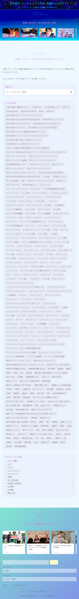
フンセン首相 (10, 315)
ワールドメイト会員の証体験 (15, 356)
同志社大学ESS (57, 377)
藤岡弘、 (49, 438)
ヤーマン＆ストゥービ (63, 328)
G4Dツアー (66, 107)
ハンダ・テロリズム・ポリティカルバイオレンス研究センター (25, 287)
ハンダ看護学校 (11, 295)
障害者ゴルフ (45, 442)
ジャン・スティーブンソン (47, 238)
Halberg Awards (12, 111)
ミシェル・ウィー (54, 324)
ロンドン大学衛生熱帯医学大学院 (30, 348)
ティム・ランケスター (31, 262)
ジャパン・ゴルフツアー (28, 238)
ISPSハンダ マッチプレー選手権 (16, 160)
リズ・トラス (10, 336)
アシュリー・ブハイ (12, 193)
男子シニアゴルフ (28, 430)
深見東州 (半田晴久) (40, 483)
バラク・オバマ (58, 275)
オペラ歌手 (48, 205)
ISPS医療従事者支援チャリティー (16, 164)
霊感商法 (55, 442)
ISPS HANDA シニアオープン (15, 127)
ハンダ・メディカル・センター (15, 291)
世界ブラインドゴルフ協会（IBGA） (58, 365)
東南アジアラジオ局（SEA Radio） (17, 418)
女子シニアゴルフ (38, 389)
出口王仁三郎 (10, 377)
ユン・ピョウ (29, 332)
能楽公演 (67, 434)
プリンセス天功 (53, 307)
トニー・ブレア (23, 266)
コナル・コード (30, 225)
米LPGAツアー (11, 434)
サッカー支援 (46, 230)
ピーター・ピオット (36, 295)
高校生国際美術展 (20, 446)
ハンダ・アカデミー (58, 279)
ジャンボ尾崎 (62, 238)
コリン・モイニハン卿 (58, 225)
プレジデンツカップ (12, 311)
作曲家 (8, 373)
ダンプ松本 (49, 254)
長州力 (36, 442)
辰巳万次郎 (18, 442)
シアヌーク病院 (30, 234)
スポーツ (40, 467)
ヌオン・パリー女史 (59, 270)
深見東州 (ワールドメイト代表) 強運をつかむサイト (39, 3)
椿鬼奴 (41, 422)
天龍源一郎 (26, 389)
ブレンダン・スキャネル (28, 311)
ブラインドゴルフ (39, 299)
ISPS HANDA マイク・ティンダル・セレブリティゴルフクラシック (27, 136)
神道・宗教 (40, 493)
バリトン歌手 (23, 279)
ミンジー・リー (48, 328)
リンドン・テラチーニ (49, 336)
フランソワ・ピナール (39, 307)
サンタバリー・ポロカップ (14, 234)
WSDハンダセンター (12, 185)
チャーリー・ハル (61, 254)
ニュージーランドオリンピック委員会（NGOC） (35, 270)
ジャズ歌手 (53, 234)
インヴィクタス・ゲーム (34, 197)
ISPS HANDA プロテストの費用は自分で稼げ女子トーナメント (26, 132)
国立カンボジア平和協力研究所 (29, 381)
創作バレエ (45, 377)
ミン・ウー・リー (35, 328)
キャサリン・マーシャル (52, 217)
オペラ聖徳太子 (59, 205)
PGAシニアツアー (57, 164)
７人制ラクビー (37, 107)
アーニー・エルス (45, 185)
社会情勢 (40, 486)
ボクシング (19, 320)
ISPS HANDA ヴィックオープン (53, 119)
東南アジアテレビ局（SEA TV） (41, 409)
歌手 (47, 422)
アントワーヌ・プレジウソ (60, 193)
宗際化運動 (50, 389)
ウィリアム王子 (11, 201)
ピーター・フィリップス (52, 295)
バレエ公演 (45, 279)
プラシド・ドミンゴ (49, 303)
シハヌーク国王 (42, 234)
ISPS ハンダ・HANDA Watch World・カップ (21, 152)
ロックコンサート (11, 348)
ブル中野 (64, 307)
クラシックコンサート (55, 221)
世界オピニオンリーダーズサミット (44, 360)
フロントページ (38, 13)
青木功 (63, 442)
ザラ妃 (55, 230)
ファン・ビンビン (25, 299)
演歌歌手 (54, 426)
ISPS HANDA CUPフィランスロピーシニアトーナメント (24, 115)
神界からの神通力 (47, 430)
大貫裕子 (17, 389)
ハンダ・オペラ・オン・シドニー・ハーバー (19, 283)
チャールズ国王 (11, 258)
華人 (42, 438)
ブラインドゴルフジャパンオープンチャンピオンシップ (23, 303)
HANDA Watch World (28, 111)
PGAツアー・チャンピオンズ (15, 168)
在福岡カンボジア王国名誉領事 (61, 385)
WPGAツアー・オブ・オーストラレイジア (41, 181)
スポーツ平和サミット (65, 250)
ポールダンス (66, 315)
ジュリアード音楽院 (12, 242)
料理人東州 (16, 397)
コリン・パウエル (43, 225)
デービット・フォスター (13, 262)
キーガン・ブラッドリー (60, 213)
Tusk (23, 181)
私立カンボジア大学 (62, 430)
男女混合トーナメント (13, 430)
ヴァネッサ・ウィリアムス (53, 197)
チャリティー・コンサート (27, 258)
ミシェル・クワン (11, 328)
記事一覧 (41, 591)
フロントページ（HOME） (29, 591)
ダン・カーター (38, 254)
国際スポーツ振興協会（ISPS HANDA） (19, 385)
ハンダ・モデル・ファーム (36, 291)
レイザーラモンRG (12, 340)
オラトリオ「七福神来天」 (14, 209)
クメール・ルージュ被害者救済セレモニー (33, 221)
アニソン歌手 (25, 193)
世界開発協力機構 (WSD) (36, 369)
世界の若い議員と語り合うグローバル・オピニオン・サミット (25, 365)
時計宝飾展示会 (27, 405)
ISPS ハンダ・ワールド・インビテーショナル (43, 156)
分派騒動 (20, 377)
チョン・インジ (42, 258)
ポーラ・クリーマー (52, 315)
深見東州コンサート (12, 426)
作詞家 (15, 373)
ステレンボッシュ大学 (48, 250)
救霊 (48, 393)
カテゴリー (7, 575)
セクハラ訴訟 (10, 254)
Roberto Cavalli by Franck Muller (51, 172)
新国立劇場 (26, 397)
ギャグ (21, 217)
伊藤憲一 (68, 369)
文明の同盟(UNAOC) (59, 393)
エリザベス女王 (39, 201)
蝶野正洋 (58, 438)
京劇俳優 (60, 369)
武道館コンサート (66, 422)
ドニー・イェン (11, 266)
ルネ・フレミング (64, 336)
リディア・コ (35, 336)
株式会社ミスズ (45, 418)
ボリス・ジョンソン (46, 320)
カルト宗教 (56, 209)
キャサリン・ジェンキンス (34, 217)
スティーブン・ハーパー (31, 250)
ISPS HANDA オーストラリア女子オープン (47, 123)
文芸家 (8, 397)
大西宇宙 (9, 389)
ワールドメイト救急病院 (34, 356)
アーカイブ (7, 567)
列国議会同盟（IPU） (32, 377)
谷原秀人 (9, 442)
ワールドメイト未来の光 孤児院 (54, 356)
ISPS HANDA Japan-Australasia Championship (23, 119)
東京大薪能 (9, 409)
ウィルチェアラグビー (25, 201)
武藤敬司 (55, 422)
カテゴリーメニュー (52, 591)
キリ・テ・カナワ (11, 221)
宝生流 (68, 389)
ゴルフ (40, 464)
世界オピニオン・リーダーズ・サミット (18, 360)
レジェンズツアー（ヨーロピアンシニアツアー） (21, 344)
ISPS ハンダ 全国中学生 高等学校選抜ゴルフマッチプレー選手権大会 (27, 148)
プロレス (58, 311)
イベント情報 (40, 461)
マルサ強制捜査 (41, 324)
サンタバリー (64, 230)
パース (8, 275)
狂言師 (69, 426)
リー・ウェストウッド (62, 332)
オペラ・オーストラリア (34, 205)
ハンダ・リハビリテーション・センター (59, 291)
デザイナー (44, 262)
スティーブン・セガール (13, 250)
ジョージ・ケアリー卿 (62, 242)
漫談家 (62, 426)
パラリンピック (11, 279)
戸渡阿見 (24, 393)
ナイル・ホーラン (51, 266)
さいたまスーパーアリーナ (31, 230)
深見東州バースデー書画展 (29, 426)
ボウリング (9, 320)
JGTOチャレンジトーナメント (39, 164)
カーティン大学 (30, 209)
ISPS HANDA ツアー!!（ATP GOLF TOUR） (42, 127)
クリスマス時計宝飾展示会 (14, 225)
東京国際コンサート (59, 405)
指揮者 (32, 393)
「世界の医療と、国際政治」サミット (17, 107)
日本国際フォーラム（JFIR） (36, 401)
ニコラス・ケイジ (65, 266)
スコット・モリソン (41, 246)
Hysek (41, 111)
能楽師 (8, 438)
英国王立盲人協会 (27, 438)
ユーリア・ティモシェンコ (14, 332)
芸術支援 (16, 438)
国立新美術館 (46, 381)
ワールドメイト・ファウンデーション (50, 352)
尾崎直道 (16, 393)
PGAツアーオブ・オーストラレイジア (38, 168)
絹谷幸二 (59, 434)
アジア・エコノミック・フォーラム (17, 189)
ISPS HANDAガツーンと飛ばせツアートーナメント (22, 144)
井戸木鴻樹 (51, 369)
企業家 (40, 477)
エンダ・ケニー (52, 201)
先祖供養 (29, 373)
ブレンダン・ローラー (46, 311)
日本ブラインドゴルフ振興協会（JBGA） (45, 397)
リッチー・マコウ (22, 336)
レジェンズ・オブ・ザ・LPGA (46, 340)
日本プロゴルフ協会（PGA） (15, 401)
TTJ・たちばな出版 (12, 181)
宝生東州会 (59, 389)
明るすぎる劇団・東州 (13, 405)
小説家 (8, 393)
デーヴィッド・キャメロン (58, 258)
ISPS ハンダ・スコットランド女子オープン (52, 152)
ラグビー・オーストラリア (45, 332)
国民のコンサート (11, 381)
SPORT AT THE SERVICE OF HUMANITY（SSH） (23, 176)
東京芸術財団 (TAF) (22, 409)
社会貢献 (40, 490)
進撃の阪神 (27, 442)
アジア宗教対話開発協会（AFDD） (54, 189)
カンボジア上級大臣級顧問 (14, 213)
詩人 (65, 438)
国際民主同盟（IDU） (42, 385)
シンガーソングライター (24, 246)
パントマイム (23, 295)
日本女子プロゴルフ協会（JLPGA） (59, 401)
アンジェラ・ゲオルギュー (40, 193)
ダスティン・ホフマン (24, 254)
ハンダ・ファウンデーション (56, 287)
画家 (38, 430)
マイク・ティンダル (61, 320)
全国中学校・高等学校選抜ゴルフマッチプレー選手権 (50, 373)
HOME (5, 585)
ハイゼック (16, 275)
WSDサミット (61, 181)
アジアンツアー (35, 189)
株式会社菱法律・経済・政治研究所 (17, 422)
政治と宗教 (40, 393)
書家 (36, 405)
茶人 (37, 438)
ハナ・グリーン (45, 275)
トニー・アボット (55, 262)
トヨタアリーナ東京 (37, 266)
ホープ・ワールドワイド (35, 315)
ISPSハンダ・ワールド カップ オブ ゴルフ (42, 160)
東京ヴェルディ (45, 405)
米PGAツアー (23, 434)
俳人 (21, 373)
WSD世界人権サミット (29, 185)
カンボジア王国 (30, 213)
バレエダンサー (34, 279)
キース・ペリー (11, 217)
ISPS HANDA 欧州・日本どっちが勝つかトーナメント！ (24, 140)
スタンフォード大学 (57, 246)
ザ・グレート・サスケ (13, 230)
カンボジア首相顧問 (44, 213)
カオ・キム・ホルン (44, 209)
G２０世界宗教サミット (52, 107)
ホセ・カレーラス (31, 320)
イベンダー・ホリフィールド (15, 197)
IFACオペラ (50, 111)
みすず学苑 (23, 328)
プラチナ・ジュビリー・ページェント (17, 307)
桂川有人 (33, 422)
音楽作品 (9, 446)
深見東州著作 (45, 426)
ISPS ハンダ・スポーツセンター (16, 156)
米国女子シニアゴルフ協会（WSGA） (41, 434)
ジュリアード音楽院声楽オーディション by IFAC (36, 242)
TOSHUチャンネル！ (60, 176)
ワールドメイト (40, 473)
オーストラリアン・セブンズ (15, 205)
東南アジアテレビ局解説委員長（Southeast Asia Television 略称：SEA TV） (31, 414)
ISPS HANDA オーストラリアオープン (18, 123)
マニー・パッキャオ (27, 324)
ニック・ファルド (11, 270)
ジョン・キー (10, 246)
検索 (54, 562)
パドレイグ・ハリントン (30, 275)
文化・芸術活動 (40, 480)
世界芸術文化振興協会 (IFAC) (15, 369)
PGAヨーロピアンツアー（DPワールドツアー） (21, 172)
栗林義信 (34, 418)
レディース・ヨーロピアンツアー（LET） (52, 344)
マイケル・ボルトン (12, 324)
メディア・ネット (40, 470)
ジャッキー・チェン (12, 238)
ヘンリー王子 (21, 315)
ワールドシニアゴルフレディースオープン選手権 (21, 352)
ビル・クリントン (11, 299)
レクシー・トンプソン (27, 340)
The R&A (47, 176)
